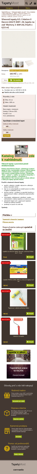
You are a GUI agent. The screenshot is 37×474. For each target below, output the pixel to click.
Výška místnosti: (8, 130)
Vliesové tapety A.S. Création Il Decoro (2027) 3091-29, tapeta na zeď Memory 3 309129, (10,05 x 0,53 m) (16, 15)
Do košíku (30, 257)
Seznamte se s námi (18, 401)
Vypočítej (7, 136)
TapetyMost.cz (6, 12)
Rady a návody (18, 454)
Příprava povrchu (8, 222)
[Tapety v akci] (18, 361)
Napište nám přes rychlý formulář (14, 92)
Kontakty (18, 437)
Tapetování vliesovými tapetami (13, 219)
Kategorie (9, 8)
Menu (28, 8)
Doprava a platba (18, 419)
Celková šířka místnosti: (11, 124)
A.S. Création (31, 12)
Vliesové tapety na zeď (19, 12)
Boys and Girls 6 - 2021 (10, 13)
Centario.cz (18, 469)
